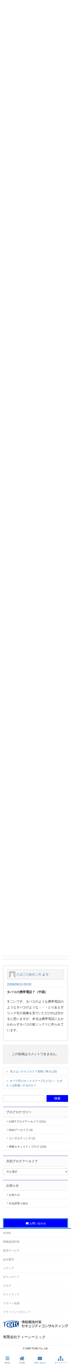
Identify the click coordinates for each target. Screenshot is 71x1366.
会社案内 (8, 1259)
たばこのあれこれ (28, 974)
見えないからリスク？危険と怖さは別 (33, 1071)
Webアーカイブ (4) (21, 1129)
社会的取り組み (18, 1203)
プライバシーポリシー (17, 1311)
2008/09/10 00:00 (19, 984)
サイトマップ (11, 1294)
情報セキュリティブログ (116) (27, 1146)
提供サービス (11, 1250)
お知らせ (14, 1194)
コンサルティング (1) (22, 1138)
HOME (7, 1233)
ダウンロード (11, 1276)
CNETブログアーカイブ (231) (27, 1121)
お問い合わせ (40, 1363)
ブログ (7, 1285)
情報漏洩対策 (11, 1241)
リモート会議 (11, 1303)
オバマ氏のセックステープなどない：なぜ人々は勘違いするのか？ (34, 1083)
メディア (8, 1268)
